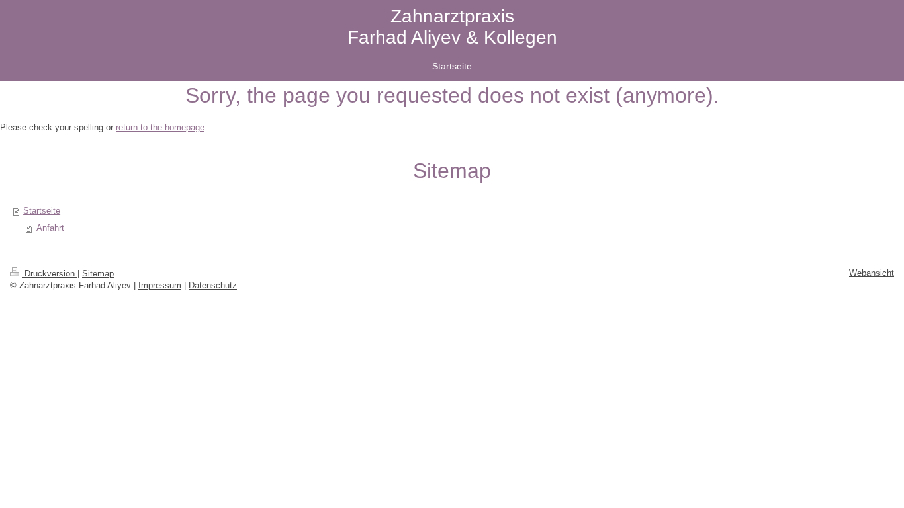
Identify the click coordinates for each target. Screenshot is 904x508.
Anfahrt (50, 228)
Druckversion (49, 273)
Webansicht (871, 273)
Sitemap (98, 273)
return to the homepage (160, 127)
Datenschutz (213, 285)
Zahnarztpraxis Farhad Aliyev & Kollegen (452, 27)
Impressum (159, 285)
